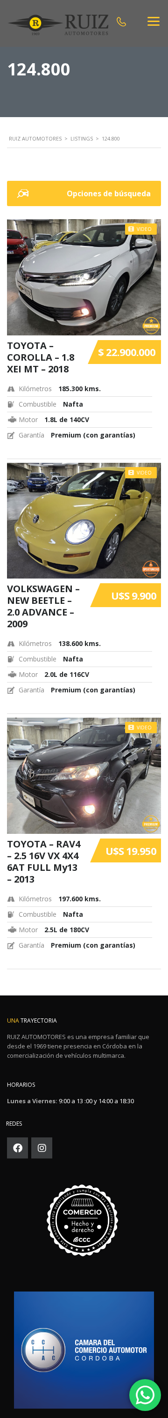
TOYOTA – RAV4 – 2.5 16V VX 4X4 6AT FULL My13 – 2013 (43, 861)
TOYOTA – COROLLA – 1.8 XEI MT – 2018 (40, 357)
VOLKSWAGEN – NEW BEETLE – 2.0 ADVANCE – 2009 (43, 606)
